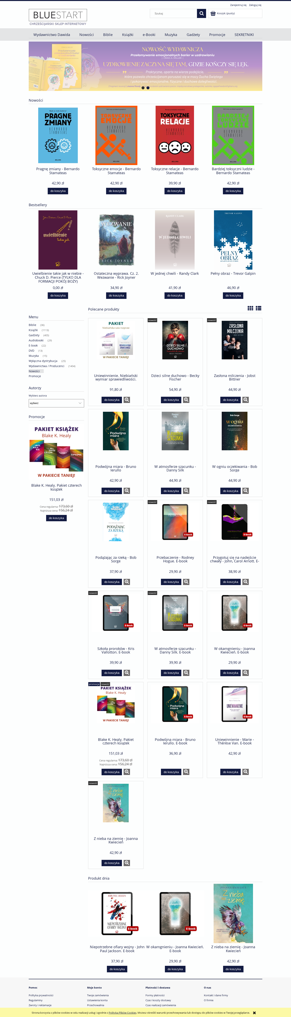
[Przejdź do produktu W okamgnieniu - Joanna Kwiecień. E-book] (235, 618)
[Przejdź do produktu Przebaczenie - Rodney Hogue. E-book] (175, 527)
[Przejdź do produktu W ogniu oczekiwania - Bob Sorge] (235, 436)
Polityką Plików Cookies (122, 1012)
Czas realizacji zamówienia (161, 1005)
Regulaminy (36, 1000)
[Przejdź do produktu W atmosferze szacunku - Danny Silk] (175, 436)
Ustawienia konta (97, 1000)
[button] (127, 400)
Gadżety (34, 335)
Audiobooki (36, 340)
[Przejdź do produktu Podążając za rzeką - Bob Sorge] (116, 527)
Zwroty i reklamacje (40, 1005)
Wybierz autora (38, 395)
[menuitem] (52, 34)
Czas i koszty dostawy (158, 1000)
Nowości (34, 371)
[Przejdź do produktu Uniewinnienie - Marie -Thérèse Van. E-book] (235, 709)
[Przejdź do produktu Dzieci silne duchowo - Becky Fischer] (175, 345)
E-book (33, 345)
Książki (33, 330)
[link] (145, 66)
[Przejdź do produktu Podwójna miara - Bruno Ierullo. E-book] (175, 709)
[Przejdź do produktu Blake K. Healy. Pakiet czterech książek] (116, 709)
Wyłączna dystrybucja (43, 361)
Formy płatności (155, 995)
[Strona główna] (58, 17)
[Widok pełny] (258, 308)
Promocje (35, 376)
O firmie (208, 1000)
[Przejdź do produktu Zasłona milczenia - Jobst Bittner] (235, 345)
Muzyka (34, 356)
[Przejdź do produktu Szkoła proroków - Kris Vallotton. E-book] (116, 618)
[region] (145, 66)
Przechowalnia (95, 1005)
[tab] (143, 87)
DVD (31, 350)
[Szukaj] (201, 13)
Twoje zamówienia (98, 995)
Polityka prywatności (41, 995)
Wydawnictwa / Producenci (46, 366)
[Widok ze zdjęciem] (250, 308)
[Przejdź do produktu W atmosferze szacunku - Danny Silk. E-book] (175, 618)
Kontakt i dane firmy (216, 995)
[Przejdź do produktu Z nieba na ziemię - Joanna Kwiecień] (116, 808)
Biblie (32, 325)
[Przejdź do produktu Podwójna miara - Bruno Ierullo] (116, 436)
